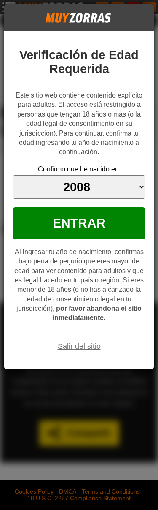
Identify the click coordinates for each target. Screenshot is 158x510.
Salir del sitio (79, 346)
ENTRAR (79, 223)
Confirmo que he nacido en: (79, 169)
